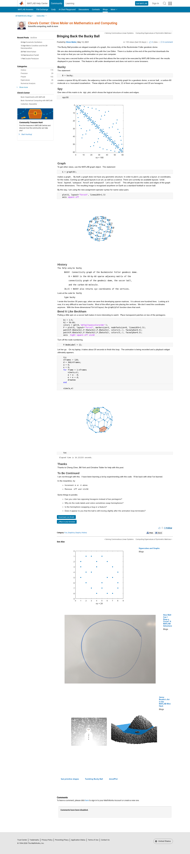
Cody (53, 9)
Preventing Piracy (62, 840)
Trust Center (22, 840)
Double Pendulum (32, 59)
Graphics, (71, 533)
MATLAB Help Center (37, 3)
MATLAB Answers (25, 9)
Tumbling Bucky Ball (94, 779)
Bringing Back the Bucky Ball (78, 36)
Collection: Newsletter (29, 104)
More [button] (113, 9)
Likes (154, 42)
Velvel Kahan (31, 52)
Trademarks (34, 840)
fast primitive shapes (70, 779)
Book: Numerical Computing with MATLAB (36, 101)
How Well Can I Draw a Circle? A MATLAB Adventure (167, 620)
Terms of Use (93, 840)
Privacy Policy (47, 840)
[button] (164, 3)
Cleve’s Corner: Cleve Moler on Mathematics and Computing (72, 23)
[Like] (159, 528)
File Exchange (42, 9)
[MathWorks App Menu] (170, 3)
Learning (70, 3)
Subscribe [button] (41, 16)
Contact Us (105, 840)
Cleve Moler (71, 42)
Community (56, 3)
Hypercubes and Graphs (149, 548)
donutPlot (113, 779)
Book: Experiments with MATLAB (33, 97)
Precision (37, 73)
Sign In (156, 4)
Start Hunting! (26, 134)
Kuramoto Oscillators (34, 42)
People (37, 77)
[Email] (158, 533)
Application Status (78, 840)
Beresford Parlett (32, 55)
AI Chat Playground (67, 9)
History (37, 70)
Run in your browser (67, 522)
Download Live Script (66, 517)
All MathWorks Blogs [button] (23, 16)
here (87, 800)
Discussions (84, 9)
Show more (23, 87)
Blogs (105, 9)
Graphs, (78, 533)
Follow (169, 528)
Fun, (66, 533)
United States (164, 841)
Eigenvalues (37, 80)
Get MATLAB (141, 3)
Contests (96, 9)
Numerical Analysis (37, 83)
